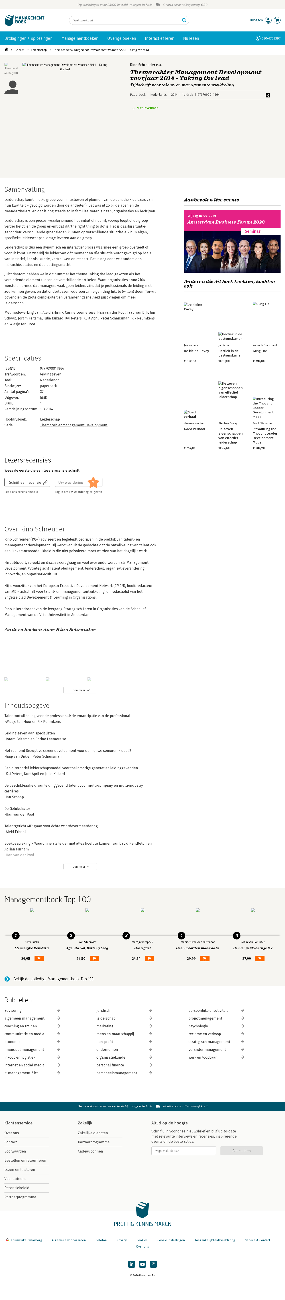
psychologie (198, 1026)
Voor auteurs (15, 1179)
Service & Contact (257, 1240)
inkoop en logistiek (19, 1057)
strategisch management (209, 1042)
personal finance (110, 1065)
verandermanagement (207, 1049)
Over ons (11, 1133)
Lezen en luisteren (19, 1169)
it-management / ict (21, 1073)
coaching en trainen (20, 1026)
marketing (104, 1026)
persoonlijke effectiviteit (208, 1010)
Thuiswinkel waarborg (26, 1240)
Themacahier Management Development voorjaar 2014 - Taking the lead (101, 50)
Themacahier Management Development (74, 425)
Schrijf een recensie (25, 482)
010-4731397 (271, 38)
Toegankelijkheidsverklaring (215, 1240)
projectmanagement (205, 1018)
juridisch (103, 1010)
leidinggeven (50, 374)
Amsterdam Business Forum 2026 (226, 222)
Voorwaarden (15, 1151)
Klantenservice (18, 1123)
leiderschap (106, 1018)
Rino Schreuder (142, 65)
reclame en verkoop (205, 1034)
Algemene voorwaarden (69, 1240)
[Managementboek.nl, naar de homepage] (24, 25)
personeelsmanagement (116, 1073)
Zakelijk (85, 1123)
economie (12, 1042)
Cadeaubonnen (90, 1151)
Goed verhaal (194, 429)
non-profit (104, 1042)
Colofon (101, 1240)
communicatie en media (24, 1034)
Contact (10, 1142)
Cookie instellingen (171, 1240)
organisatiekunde (110, 1057)
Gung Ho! (260, 351)
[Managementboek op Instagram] (153, 1264)
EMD (43, 397)
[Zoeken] (184, 20)
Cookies (142, 1240)
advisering (13, 1010)
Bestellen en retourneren (25, 1160)
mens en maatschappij (115, 1034)
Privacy (121, 1240)
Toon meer (78, 690)
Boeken (19, 50)
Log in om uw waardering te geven (78, 492)
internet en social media (24, 1065)
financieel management (24, 1049)
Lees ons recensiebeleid (21, 492)
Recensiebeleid (16, 1188)
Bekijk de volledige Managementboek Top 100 (53, 979)
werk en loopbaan (203, 1057)
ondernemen (107, 1049)
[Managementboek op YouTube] (142, 1264)
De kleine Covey (196, 351)
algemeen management (24, 1018)
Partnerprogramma (20, 1197)
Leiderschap (39, 50)
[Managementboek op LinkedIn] (131, 1264)
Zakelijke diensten (93, 1133)
